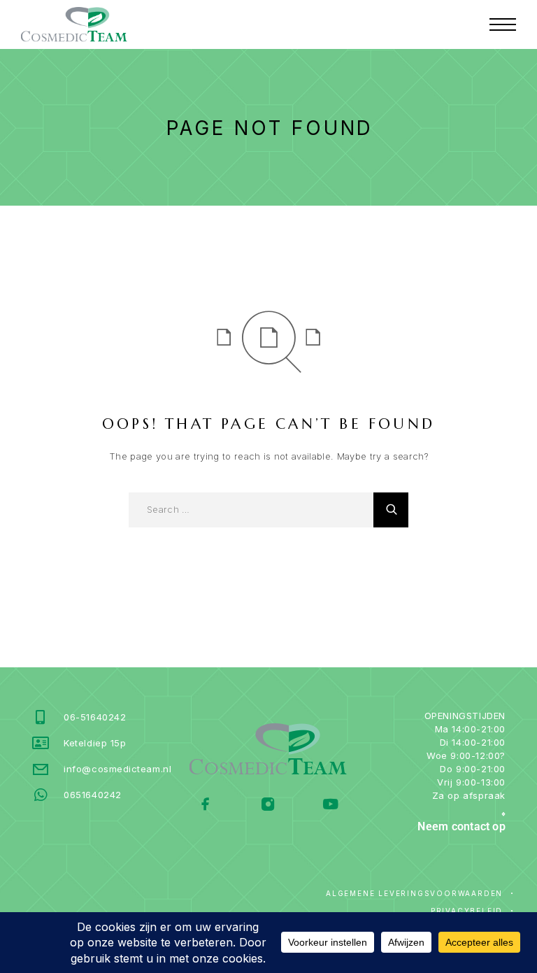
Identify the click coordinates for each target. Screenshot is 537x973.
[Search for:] (251, 509)
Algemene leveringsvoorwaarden (414, 893)
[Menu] (502, 24)
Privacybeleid (467, 911)
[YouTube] (330, 805)
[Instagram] (268, 805)
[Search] (390, 509)
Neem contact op (461, 826)
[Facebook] (206, 805)
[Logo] (74, 24)
